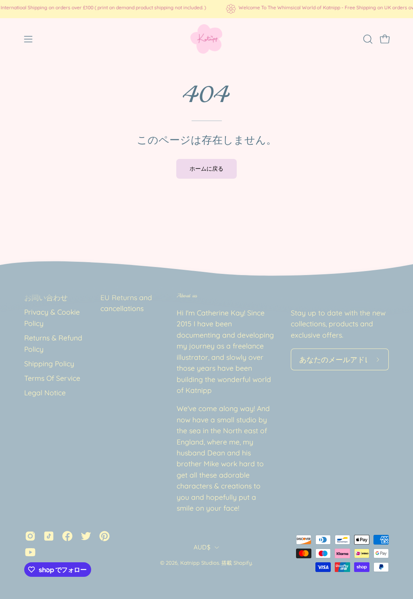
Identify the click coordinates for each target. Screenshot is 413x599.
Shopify (243, 562)
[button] (367, 39)
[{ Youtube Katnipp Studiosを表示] (30, 552)
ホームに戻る (206, 168)
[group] (206, 9)
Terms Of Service (52, 378)
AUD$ (202, 547)
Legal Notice (45, 392)
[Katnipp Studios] (206, 39)
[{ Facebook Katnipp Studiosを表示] (67, 536)
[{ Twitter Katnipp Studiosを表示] (86, 536)
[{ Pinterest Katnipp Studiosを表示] (104, 536)
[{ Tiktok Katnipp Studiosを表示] (49, 536)
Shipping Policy (49, 363)
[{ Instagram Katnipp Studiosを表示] (30, 536)
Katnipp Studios (199, 562)
